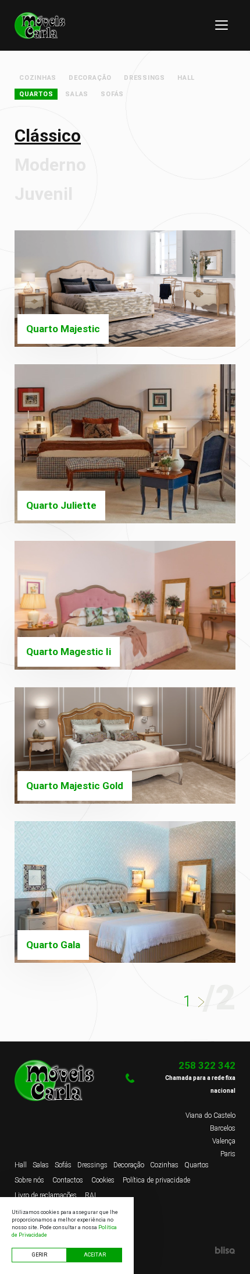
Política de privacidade (156, 1180)
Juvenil (44, 193)
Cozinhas (37, 78)
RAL (91, 1195)
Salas (76, 94)
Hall (186, 78)
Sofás (112, 94)
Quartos (36, 94)
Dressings (144, 78)
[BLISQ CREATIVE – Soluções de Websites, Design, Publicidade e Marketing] (180, 1250)
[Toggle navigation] (221, 25)
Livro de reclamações (46, 1195)
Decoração (90, 78)
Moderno (50, 164)
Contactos (67, 1180)
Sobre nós (29, 1180)
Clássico (48, 135)
